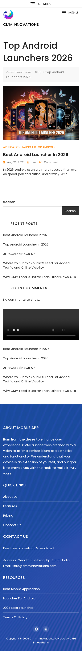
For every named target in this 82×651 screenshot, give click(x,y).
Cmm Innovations (21, 24)
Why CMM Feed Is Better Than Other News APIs (39, 277)
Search (9, 202)
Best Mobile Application (21, 589)
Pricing (8, 515)
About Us (10, 496)
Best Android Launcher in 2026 (35, 154)
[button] (70, 13)
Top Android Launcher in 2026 (25, 244)
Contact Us (12, 525)
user (34, 162)
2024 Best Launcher (18, 608)
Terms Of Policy (15, 617)
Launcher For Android (38, 147)
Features (10, 506)
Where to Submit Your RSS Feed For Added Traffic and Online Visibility (36, 265)
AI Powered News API (19, 254)
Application (11, 147)
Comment (51, 162)
